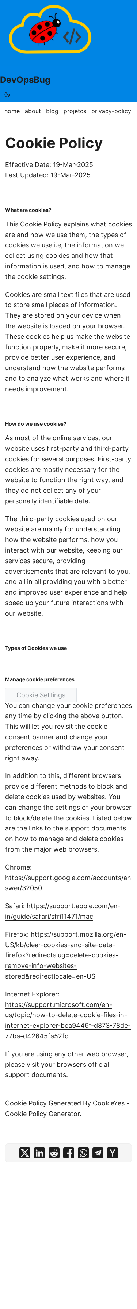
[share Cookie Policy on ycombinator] (112, 1152)
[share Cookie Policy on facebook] (68, 1152)
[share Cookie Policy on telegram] (97, 1152)
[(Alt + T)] (7, 94)
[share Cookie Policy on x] (24, 1152)
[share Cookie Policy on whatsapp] (83, 1152)
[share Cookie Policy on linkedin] (39, 1152)
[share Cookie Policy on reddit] (54, 1152)
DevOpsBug (25, 79)
